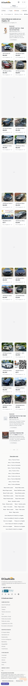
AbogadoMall (4, 644)
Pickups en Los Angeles (19, 520)
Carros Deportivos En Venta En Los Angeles (14, 515)
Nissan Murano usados (8, 495)
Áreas (3, 664)
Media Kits (4, 607)
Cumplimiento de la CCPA (7, 623)
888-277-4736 (7, 587)
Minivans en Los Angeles (19, 526)
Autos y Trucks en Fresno (14, 459)
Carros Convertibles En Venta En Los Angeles (14, 518)
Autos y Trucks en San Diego (14, 468)
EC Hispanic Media (6, 632)
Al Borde (3, 646)
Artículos (3, 660)
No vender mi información (7, 625)
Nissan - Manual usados (7, 504)
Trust (3, 614)
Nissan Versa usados (19, 495)
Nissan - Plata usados (20, 509)
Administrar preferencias (7, 680)
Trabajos (3, 609)
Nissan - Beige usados (14, 512)
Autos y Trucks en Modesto (14, 484)
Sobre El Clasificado (6, 604)
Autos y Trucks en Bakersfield (14, 478)
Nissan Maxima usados (20, 493)
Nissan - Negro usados (19, 506)
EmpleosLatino (5, 637)
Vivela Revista (5, 648)
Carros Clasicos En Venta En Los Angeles (14, 523)
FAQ (2, 670)
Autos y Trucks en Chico (14, 470)
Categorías (4, 662)
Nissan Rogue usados (7, 490)
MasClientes (4, 641)
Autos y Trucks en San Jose (14, 476)
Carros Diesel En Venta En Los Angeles (14, 529)
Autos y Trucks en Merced (14, 473)
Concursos (4, 657)
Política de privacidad (6, 618)
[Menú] (23, 2)
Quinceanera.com (5, 634)
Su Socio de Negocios (6, 639)
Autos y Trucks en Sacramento (14, 465)
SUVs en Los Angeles (7, 526)
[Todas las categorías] (18, 2)
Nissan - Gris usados (8, 506)
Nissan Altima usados (19, 487)
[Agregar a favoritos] (11, 57)
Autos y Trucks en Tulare (14, 481)
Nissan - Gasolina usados (20, 504)
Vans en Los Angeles (7, 520)
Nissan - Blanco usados (8, 509)
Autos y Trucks (19, 14)
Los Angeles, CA (9, 14)
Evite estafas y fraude (6, 616)
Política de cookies (6, 621)
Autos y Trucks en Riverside (14, 462)
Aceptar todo (5, 683)
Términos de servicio (6, 611)
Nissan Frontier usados (8, 493)
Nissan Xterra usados (20, 498)
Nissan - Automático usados (14, 501)
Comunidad (4, 655)
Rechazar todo (19, 680)
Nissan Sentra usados (8, 487)
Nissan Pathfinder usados (19, 490)
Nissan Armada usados (8, 498)
